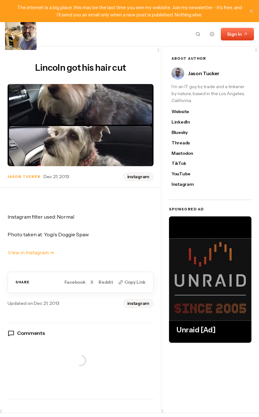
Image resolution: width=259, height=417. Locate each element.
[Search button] (198, 34)
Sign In (234, 34)
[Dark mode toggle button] (212, 34)
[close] (251, 11)
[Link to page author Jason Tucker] (178, 73)
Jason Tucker (24, 176)
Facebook (75, 282)
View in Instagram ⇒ (31, 252)
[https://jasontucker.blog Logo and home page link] (21, 34)
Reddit (106, 282)
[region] (80, 229)
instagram (138, 176)
